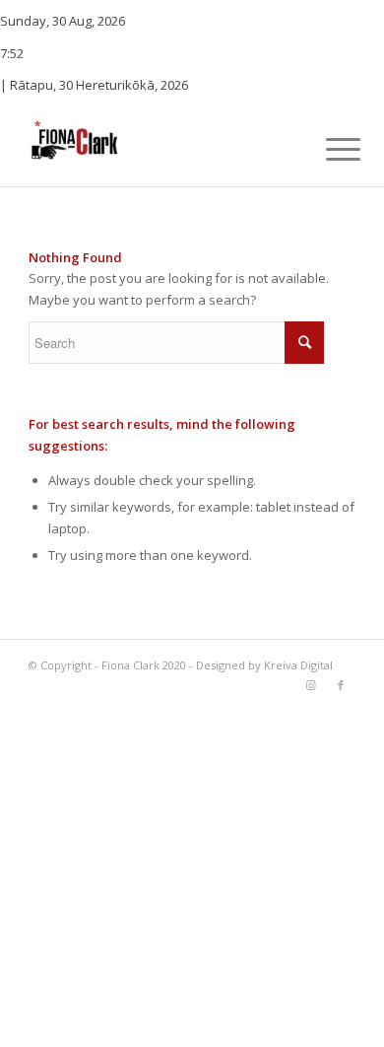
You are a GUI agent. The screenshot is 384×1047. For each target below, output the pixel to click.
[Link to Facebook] (340, 685)
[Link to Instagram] (311, 685)
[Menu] (328, 148)
